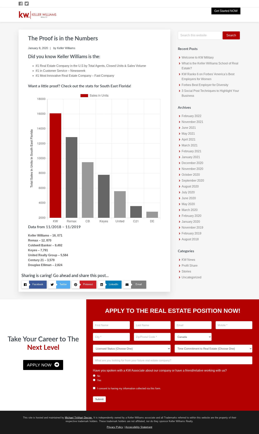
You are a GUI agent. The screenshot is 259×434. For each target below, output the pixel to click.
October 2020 (191, 174)
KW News (188, 259)
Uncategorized (191, 277)
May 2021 (188, 133)
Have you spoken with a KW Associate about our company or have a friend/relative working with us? (160, 370)
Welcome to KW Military (198, 57)
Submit (99, 399)
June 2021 (189, 127)
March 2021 (190, 145)
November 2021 (192, 121)
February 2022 (191, 116)
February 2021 (191, 151)
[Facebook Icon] (21, 3)
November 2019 (192, 227)
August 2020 (190, 186)
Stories (186, 271)
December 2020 (192, 163)
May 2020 (188, 204)
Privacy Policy (115, 427)
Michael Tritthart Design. (79, 417)
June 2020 (189, 198)
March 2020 (190, 210)
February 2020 (191, 215)
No (98, 376)
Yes (98, 380)
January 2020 (191, 221)
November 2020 (192, 168)
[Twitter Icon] (27, 3)
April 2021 (188, 139)
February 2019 (191, 233)
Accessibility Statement (138, 427)
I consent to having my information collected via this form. (128, 388)
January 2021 (191, 157)
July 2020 (188, 192)
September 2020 (193, 180)
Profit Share (190, 265)
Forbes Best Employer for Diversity (205, 85)
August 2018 (190, 239)
